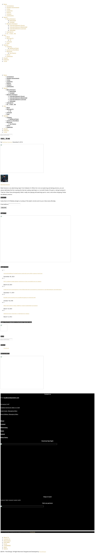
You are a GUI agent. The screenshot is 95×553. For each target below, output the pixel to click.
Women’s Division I (12, 24)
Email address (4, 204)
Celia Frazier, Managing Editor (9, 411)
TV (10, 40)
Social (5, 544)
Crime (8, 9)
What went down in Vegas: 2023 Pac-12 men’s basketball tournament (21, 305)
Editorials (9, 51)
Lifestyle (9, 42)
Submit (3, 434)
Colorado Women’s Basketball (18, 27)
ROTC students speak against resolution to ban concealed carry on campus (22, 281)
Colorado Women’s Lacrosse (18, 28)
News (5, 4)
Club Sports (10, 32)
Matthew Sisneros (7, 142)
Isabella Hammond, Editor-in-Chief (10, 407)
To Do (5, 61)
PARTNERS (7, 542)
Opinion (6, 45)
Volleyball (12, 30)
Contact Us (7, 539)
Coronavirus (10, 6)
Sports (5, 17)
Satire (8, 55)
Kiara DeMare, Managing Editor (9, 414)
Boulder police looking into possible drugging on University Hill (19, 297)
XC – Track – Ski (11, 33)
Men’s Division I (11, 19)
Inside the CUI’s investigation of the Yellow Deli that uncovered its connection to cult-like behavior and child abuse (33, 289)
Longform (10, 11)
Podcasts (6, 59)
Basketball (13, 20)
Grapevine (10, 56)
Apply (2, 431)
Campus (9, 14)
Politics (9, 12)
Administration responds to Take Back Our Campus (16, 313)
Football (12, 22)
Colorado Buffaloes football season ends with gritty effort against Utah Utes (23, 273)
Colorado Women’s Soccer (17, 25)
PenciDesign (32, 532)
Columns (9, 46)
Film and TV (10, 38)
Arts (5, 35)
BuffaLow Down (14, 48)
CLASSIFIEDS (7, 545)
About (2, 421)
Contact (3, 424)
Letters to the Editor (13, 50)
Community (10, 15)
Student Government (13, 7)
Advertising (4, 427)
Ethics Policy (4, 437)
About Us (6, 537)
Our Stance (13, 53)
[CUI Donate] (36, 261)
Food (8, 43)
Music (8, 37)
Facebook (6, 348)
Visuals (6, 58)
